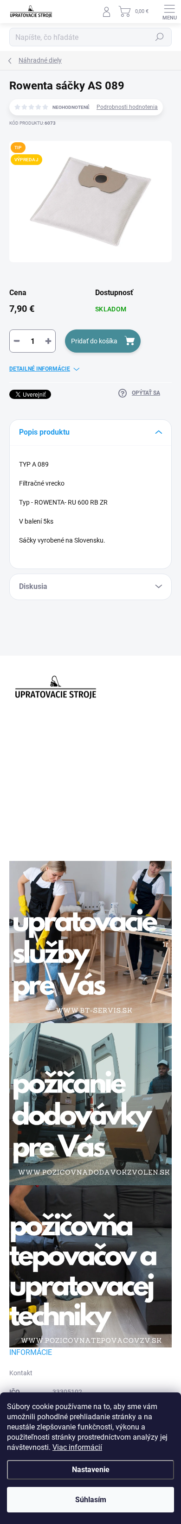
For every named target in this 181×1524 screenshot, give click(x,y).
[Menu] (169, 11)
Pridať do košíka (94, 341)
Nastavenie (91, 1469)
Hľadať (159, 37)
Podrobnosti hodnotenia (127, 107)
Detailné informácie (39, 369)
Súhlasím (90, 1499)
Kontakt (20, 1373)
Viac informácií (77, 1447)
